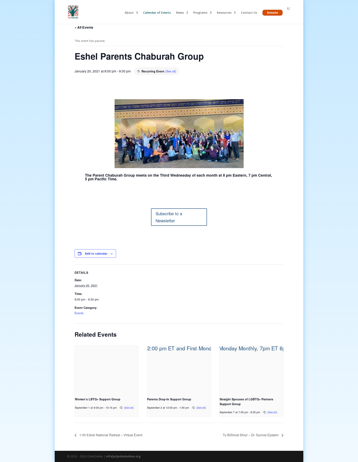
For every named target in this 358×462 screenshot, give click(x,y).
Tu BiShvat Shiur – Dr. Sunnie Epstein (251, 435)
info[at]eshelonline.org (123, 456)
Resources (224, 13)
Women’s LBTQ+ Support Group (97, 399)
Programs (200, 13)
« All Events (84, 27)
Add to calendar (96, 253)
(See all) (170, 71)
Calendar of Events (157, 13)
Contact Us (249, 13)
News (180, 13)
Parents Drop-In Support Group (169, 399)
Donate (272, 13)
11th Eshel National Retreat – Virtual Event (110, 435)
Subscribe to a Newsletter (169, 217)
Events (79, 313)
